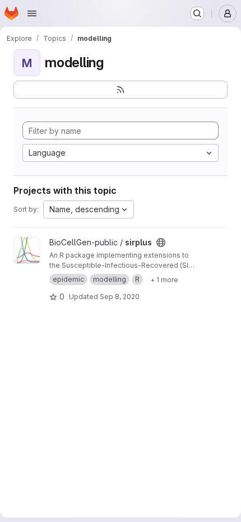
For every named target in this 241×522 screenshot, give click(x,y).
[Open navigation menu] (32, 13)
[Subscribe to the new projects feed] (120, 90)
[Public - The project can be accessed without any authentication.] (160, 242)
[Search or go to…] (197, 13)
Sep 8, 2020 (120, 296)
